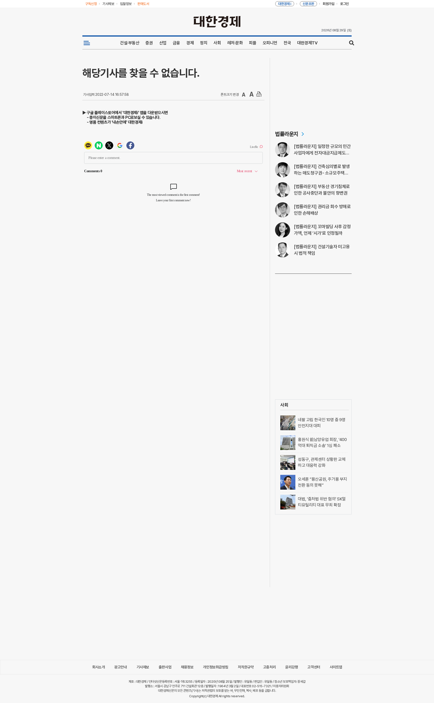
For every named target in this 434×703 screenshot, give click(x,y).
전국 (287, 42)
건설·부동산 (129, 42)
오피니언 (270, 42)
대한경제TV (307, 42)
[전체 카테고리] (87, 43)
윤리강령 (291, 667)
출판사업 (165, 667)
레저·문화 (235, 42)
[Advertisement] (313, 89)
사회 (217, 42)
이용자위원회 (281, 686)
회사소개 (98, 667)
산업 (163, 42)
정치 (203, 42)
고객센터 (313, 667)
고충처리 (269, 667)
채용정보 (187, 667)
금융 (176, 42)
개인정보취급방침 (215, 667)
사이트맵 (336, 667)
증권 (149, 42)
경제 (190, 42)
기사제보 (143, 667)
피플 (252, 42)
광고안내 (120, 667)
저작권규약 (246, 667)
